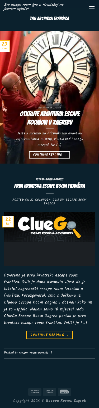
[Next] (90, 97)
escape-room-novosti (49, 179)
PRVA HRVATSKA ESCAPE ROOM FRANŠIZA (49, 185)
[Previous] (8, 97)
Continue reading (49, 154)
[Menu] (92, 6)
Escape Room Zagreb (65, 202)
